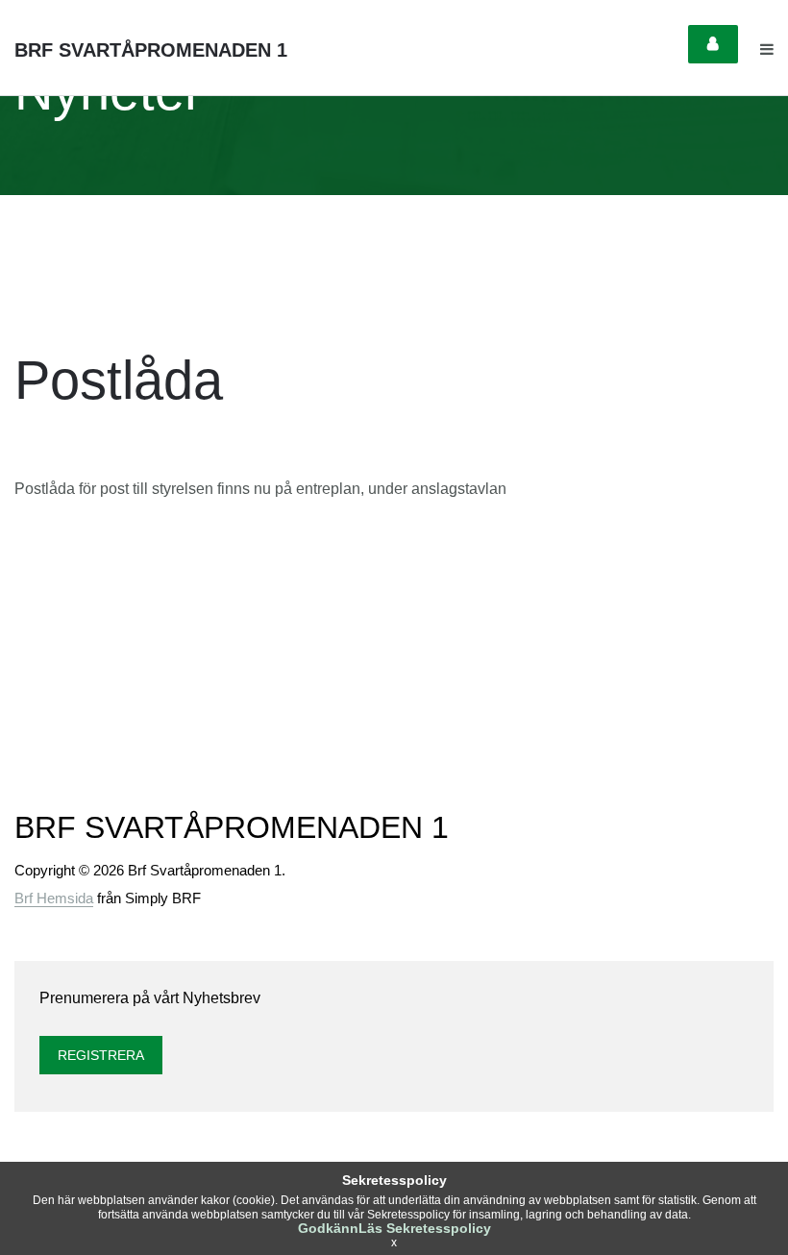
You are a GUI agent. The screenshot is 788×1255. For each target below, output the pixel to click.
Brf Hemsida (53, 898)
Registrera (101, 1055)
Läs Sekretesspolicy (424, 1228)
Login (713, 44)
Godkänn (328, 1228)
